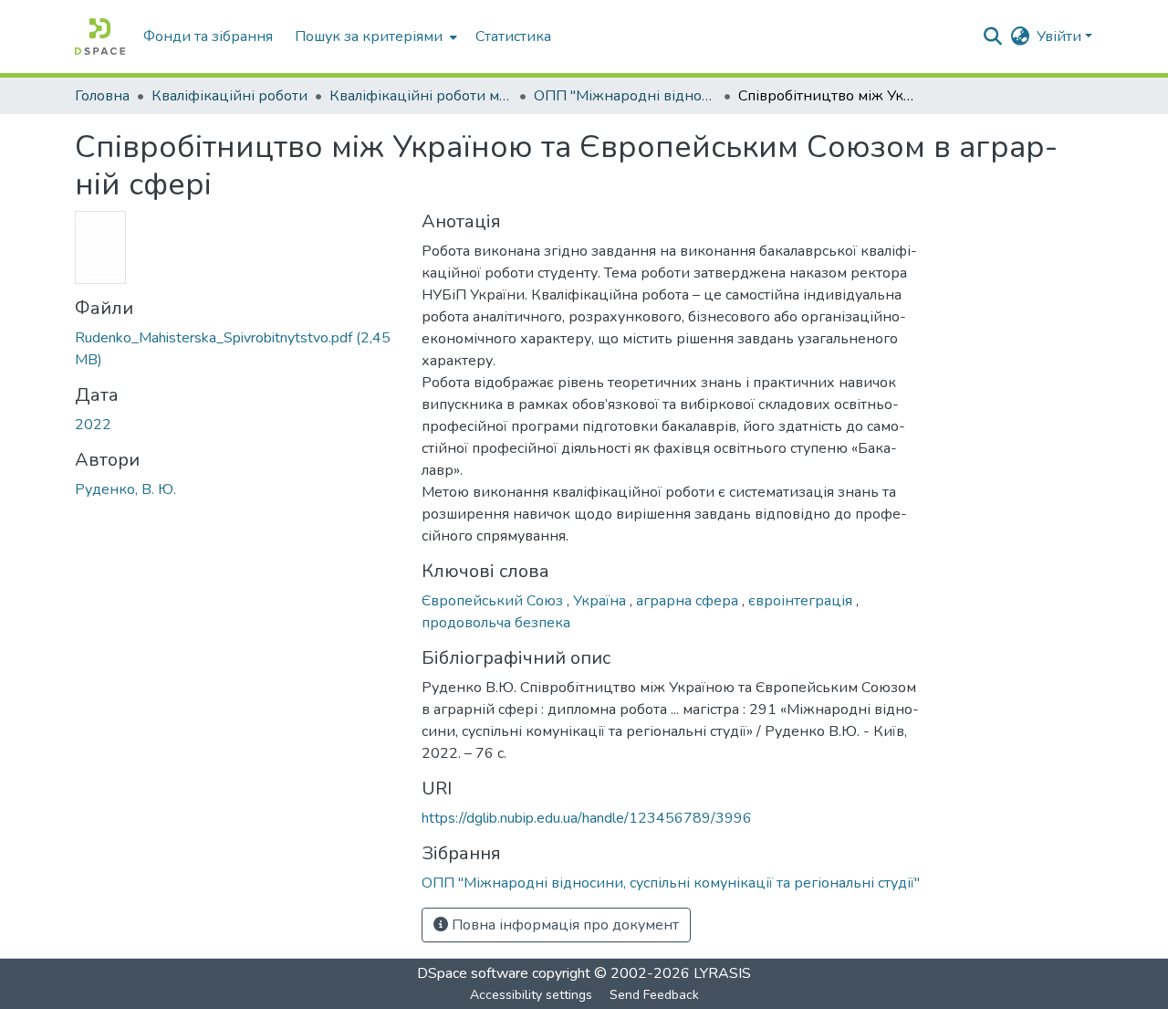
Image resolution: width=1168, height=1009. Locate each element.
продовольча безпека (496, 623)
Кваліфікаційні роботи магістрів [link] (420, 96)
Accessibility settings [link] (531, 995)
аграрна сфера (689, 601)
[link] (237, 349)
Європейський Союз (494, 601)
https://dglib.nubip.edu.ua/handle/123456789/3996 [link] (587, 818)
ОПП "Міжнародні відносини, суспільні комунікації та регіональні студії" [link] (625, 96)
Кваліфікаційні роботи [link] (229, 96)
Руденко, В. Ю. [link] (125, 489)
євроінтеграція (802, 601)
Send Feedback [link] (654, 995)
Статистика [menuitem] (513, 36)
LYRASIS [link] (722, 973)
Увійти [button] (1061, 36)
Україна (601, 601)
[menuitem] (374, 36)
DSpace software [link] (472, 973)
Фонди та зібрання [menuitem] (208, 36)
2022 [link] (93, 425)
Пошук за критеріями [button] (369, 36)
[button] (100, 36)
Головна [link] (102, 96)
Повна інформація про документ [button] (563, 925)
